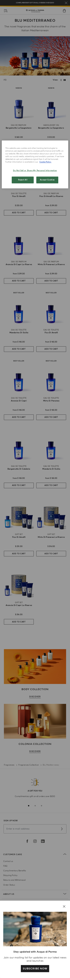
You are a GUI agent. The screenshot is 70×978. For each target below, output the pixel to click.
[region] (35, 164)
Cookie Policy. (45, 162)
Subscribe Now (35, 968)
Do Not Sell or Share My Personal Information (35, 171)
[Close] (64, 906)
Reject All (22, 180)
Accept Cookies (47, 180)
